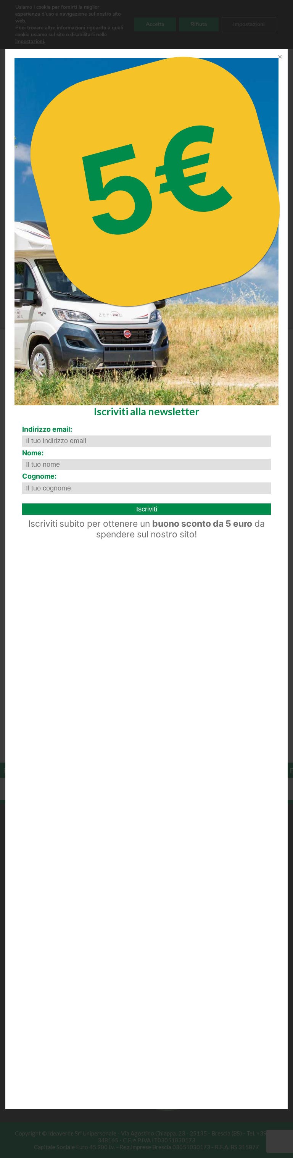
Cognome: (39, 476)
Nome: (32, 453)
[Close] (279, 57)
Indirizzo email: (47, 429)
